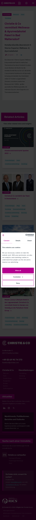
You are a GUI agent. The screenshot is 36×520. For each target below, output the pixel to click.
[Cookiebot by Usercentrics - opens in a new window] (25, 235)
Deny (18, 283)
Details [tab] (18, 240)
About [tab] (29, 240)
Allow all (18, 270)
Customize (17, 277)
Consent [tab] (6, 240)
